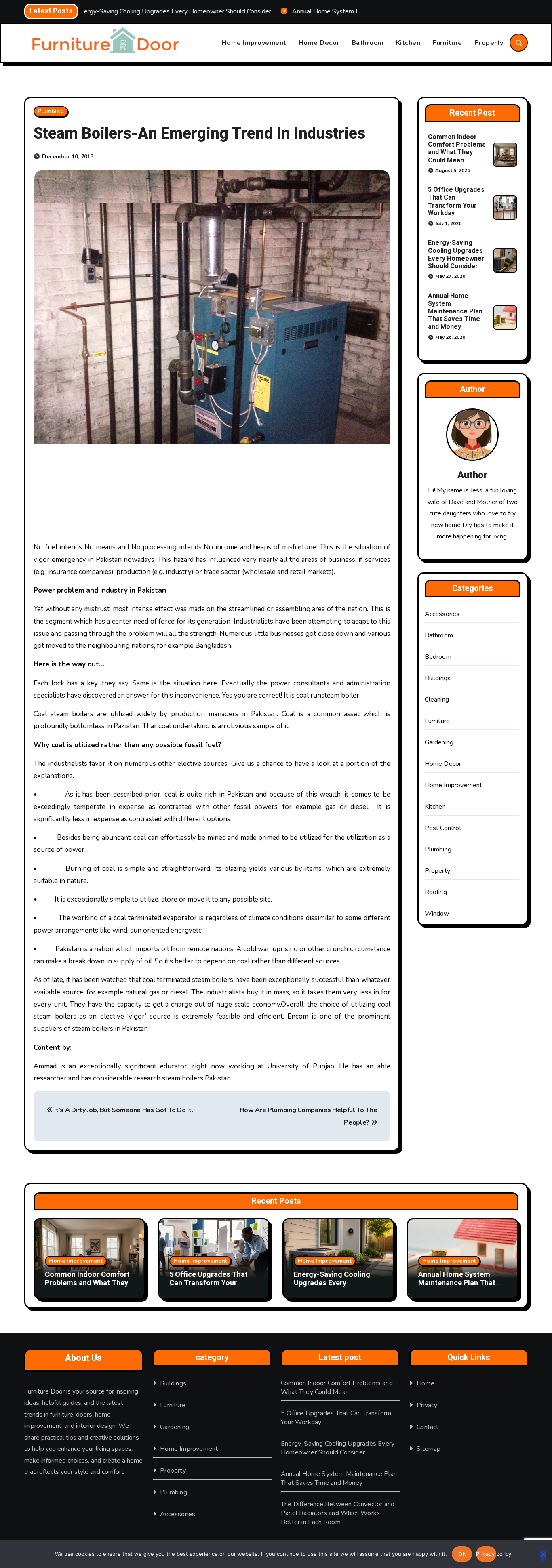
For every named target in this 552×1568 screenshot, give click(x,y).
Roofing (436, 892)
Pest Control (443, 828)
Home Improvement (254, 42)
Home (425, 1383)
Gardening (439, 742)
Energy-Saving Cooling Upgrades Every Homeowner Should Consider (456, 254)
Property (489, 42)
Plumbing (51, 111)
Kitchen (408, 42)
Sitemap (428, 1448)
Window (437, 913)
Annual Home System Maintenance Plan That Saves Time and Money (455, 311)
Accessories (442, 614)
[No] (543, 1555)
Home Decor (319, 42)
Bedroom (438, 656)
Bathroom (368, 42)
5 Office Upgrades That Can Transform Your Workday (456, 201)
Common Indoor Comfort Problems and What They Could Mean (457, 148)
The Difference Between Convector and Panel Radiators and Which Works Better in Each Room (337, 1513)
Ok (462, 1554)
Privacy (427, 1405)
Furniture (447, 42)
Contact (427, 1427)
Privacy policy (486, 1554)
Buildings (438, 678)
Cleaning (437, 699)
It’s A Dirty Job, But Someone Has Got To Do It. (123, 1110)
